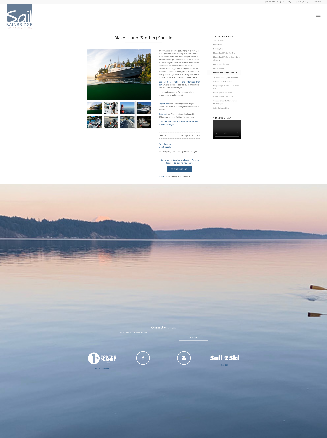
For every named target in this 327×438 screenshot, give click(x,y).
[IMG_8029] (94, 122)
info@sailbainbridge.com (286, 2)
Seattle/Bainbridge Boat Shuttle (225, 77)
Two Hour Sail (218, 40)
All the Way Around (220, 68)
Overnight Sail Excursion (222, 92)
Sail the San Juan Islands (222, 81)
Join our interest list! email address (134, 332)
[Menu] (317, 16)
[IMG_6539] (111, 122)
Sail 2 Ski (225, 365)
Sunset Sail (217, 45)
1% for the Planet (102, 368)
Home (161, 176)
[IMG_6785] (127, 122)
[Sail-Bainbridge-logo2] (19, 16)
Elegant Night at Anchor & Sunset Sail (226, 87)
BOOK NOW (316, 2)
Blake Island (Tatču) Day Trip (224, 53)
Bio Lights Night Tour (221, 64)
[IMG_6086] (144, 108)
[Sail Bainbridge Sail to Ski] (225, 358)
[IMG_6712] (144, 122)
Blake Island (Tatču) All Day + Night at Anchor (226, 58)
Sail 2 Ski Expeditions (221, 108)
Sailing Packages (304, 2)
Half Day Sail (218, 49)
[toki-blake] (119, 74)
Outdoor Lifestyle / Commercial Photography (225, 102)
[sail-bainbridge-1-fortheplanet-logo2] (102, 358)
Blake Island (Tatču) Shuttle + (225, 73)
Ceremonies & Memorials (223, 97)
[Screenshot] (111, 108)
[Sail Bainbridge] (127, 108)
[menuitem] (270, 2)
